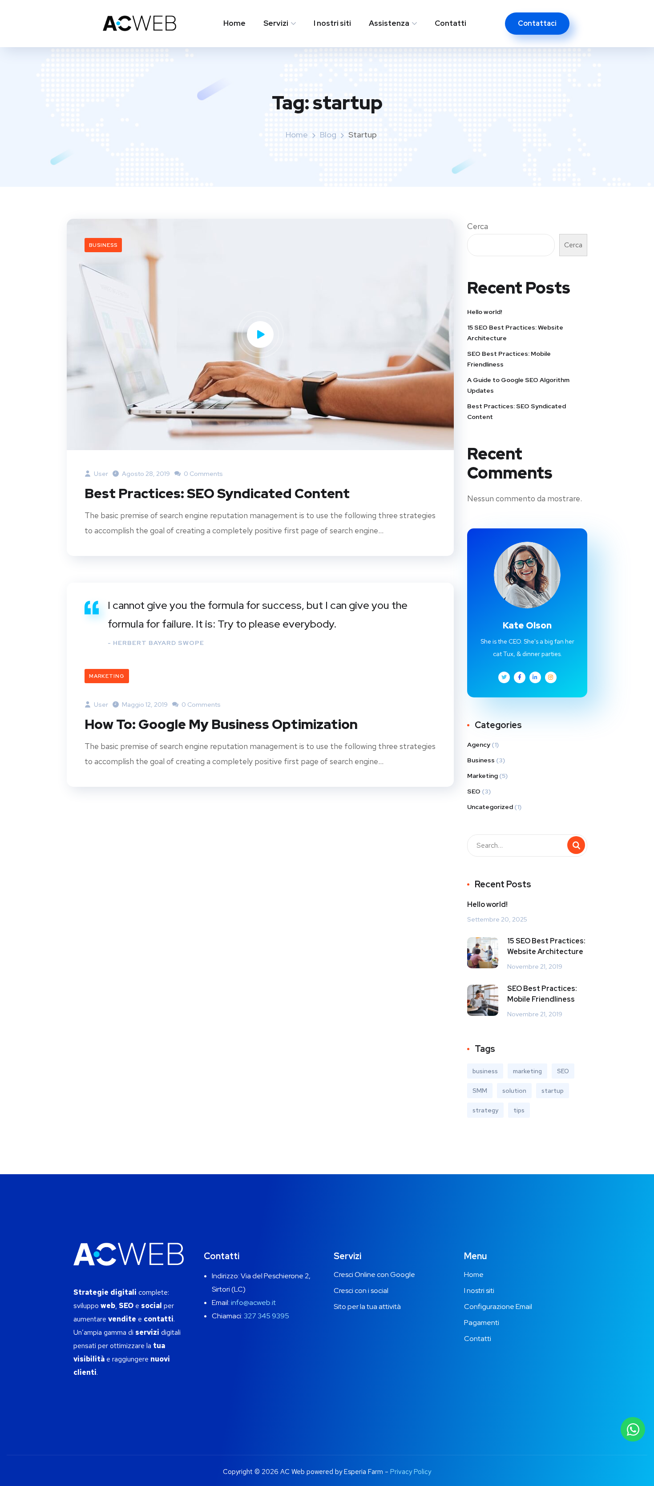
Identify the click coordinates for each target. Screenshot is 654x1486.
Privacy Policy (410, 1471)
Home (234, 23)
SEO (473, 791)
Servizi (275, 23)
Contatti (450, 23)
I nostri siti (332, 23)
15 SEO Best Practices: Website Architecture (515, 332)
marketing (527, 1071)
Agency (478, 745)
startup (552, 1091)
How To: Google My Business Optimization (221, 724)
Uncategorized (490, 807)
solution (514, 1091)
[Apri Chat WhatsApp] (633, 1429)
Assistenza (389, 23)
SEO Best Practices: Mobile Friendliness (509, 359)
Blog (328, 134)
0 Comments (202, 474)
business (485, 1071)
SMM (479, 1091)
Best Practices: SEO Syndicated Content (217, 493)
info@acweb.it (253, 1302)
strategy (485, 1110)
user (100, 474)
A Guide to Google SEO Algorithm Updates (518, 385)
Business (103, 245)
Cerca (477, 226)
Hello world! (484, 312)
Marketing (107, 676)
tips (519, 1110)
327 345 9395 (266, 1316)
